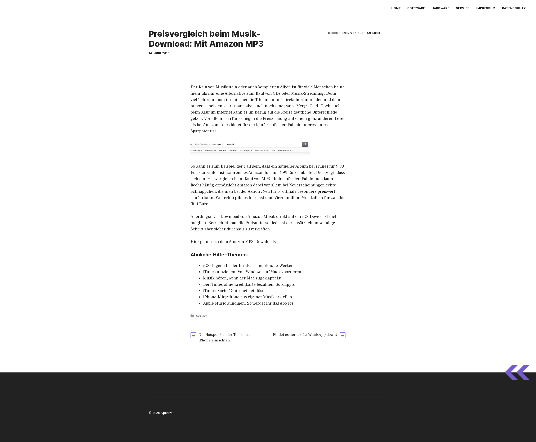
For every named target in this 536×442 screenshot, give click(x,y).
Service (463, 8)
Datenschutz (514, 8)
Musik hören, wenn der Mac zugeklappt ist (242, 278)
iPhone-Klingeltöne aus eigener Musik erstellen (247, 297)
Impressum (485, 8)
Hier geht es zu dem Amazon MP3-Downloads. (234, 241)
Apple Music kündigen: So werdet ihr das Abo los (248, 303)
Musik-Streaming (307, 93)
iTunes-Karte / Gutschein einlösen (235, 290)
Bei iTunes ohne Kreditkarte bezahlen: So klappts (249, 284)
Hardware (440, 8)
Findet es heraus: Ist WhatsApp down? (305, 334)
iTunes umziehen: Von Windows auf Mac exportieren (252, 272)
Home (396, 8)
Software (416, 8)
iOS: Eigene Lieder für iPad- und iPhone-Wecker (248, 265)
